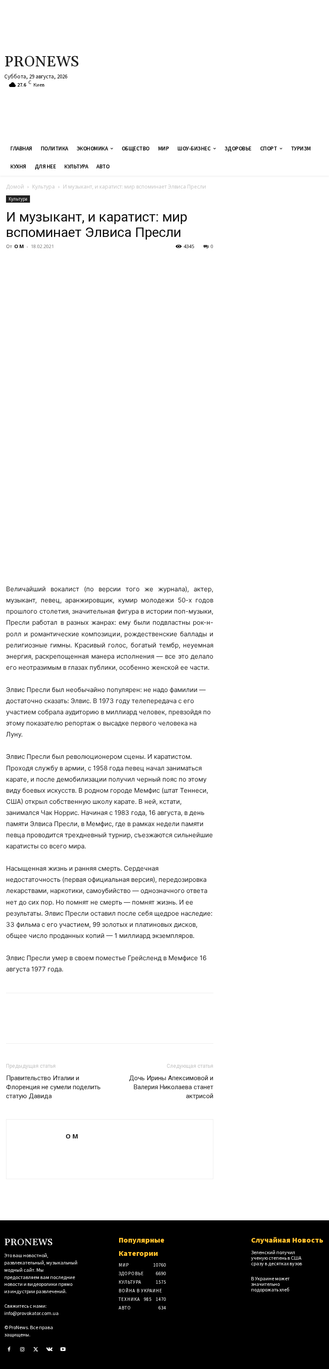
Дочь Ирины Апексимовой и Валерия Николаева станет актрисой (171, 1087)
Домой (15, 186)
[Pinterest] (54, 265)
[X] (34, 265)
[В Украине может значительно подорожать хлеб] (317, 1281)
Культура (43, 186)
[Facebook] (14, 265)
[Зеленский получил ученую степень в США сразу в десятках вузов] (317, 1255)
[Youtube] (63, 1349)
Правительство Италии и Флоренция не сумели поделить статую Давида (53, 1087)
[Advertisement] (221, 69)
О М (19, 246)
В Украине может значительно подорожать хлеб (270, 1284)
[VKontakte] (49, 1349)
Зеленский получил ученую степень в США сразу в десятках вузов (276, 1258)
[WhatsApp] (73, 265)
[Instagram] (22, 1349)
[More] (94, 265)
